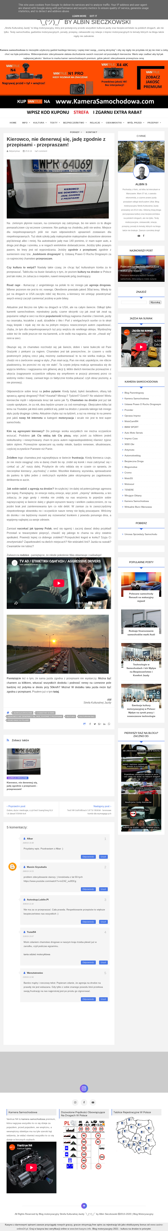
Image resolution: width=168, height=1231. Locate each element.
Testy (53, 122)
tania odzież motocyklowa (37, 954)
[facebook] (144, 236)
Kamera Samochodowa (137, 398)
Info (25, 122)
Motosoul (129, 484)
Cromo (128, 472)
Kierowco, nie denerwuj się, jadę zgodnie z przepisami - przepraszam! (22, 785)
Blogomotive (131, 467)
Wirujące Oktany (133, 495)
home (13, 122)
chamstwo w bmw (45, 713)
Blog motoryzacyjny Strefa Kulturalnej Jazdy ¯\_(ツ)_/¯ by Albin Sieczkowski (84, 19)
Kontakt (91, 132)
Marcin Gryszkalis (37, 867)
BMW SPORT (132, 427)
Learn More (79, 16)
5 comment (42, 151)
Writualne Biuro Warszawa (138, 507)
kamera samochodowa (33, 1119)
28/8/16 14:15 (28, 871)
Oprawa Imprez (133, 415)
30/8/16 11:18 (28, 904)
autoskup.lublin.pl (38, 899)
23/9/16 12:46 (28, 977)
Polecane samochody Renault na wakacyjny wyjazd (141, 597)
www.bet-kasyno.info (80, 1228)
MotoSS (129, 478)
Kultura (38, 122)
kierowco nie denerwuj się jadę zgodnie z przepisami (35, 716)
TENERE (129, 489)
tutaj (56, 691)
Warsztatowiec (35, 973)
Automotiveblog (133, 455)
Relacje (95, 122)
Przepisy (152, 122)
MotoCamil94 (131, 421)
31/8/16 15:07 (28, 936)
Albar (30, 838)
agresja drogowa (23, 713)
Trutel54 (31, 932)
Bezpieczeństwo (73, 122)
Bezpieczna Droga (134, 461)
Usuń (103, 857)
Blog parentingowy (134, 392)
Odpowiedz (88, 857)
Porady (74, 132)
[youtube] (139, 236)
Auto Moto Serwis (134, 432)
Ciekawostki (114, 122)
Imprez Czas (131, 438)
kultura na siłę (86, 716)
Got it (93, 16)
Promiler (129, 410)
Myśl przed (134, 122)
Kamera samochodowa (137, 501)
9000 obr (129, 444)
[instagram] (75, 1102)
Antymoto (129, 449)
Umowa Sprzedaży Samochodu (141, 534)
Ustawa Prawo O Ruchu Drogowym (143, 404)
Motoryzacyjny (145, 1214)
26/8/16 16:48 (28, 843)
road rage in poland (18, 720)
